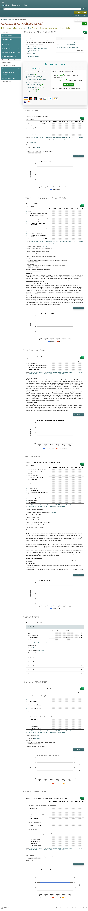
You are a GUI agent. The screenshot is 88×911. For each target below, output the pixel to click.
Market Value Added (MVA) (8, 65)
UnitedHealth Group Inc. (36, 728)
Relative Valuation (6, 48)
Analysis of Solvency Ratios (33, 77)
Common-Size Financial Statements (8, 40)
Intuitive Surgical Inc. (35, 724)
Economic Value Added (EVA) (9, 56)
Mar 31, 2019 (31, 665)
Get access (76, 15)
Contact (85, 907)
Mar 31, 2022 (31, 626)
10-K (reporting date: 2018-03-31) (42, 139)
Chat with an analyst (80, 12)
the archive (27, 28)
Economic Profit (32, 46)
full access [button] (60, 75)
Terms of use (63, 907)
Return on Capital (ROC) (7, 62)
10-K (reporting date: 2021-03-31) (53, 137)
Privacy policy (70, 907)
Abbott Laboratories (35, 719)
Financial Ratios (6, 45)
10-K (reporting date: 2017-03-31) (57, 139)
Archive (5, 19)
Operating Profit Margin (34, 87)
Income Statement (30, 74)
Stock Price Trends (6, 81)
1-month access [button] (61, 80)
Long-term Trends (6, 68)
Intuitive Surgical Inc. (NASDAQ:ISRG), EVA (67, 47)
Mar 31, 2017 (31, 673)
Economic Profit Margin (34, 56)
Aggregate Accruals (31, 91)
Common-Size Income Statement (34, 76)
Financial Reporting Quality (8, 78)
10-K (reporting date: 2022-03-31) (38, 137)
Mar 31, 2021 (31, 657)
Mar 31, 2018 (31, 669)
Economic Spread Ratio (34, 55)
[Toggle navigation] (3, 2)
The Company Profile (7, 32)
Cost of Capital (31, 53)
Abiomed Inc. (11, 19)
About (57, 907)
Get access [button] (69, 84)
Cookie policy (78, 907)
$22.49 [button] (84, 23)
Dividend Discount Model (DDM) (34, 84)
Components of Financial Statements (8, 73)
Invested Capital (32, 51)
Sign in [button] (84, 15)
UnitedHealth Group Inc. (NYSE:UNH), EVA (67, 42)
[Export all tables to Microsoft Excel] (85, 32)
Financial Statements (7, 35)
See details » (33, 142)
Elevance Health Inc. (35, 722)
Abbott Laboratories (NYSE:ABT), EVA (66, 44)
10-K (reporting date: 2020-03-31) (68, 137)
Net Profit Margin (32, 86)
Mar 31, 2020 (31, 661)
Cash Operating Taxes (33, 50)
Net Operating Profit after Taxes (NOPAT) (38, 48)
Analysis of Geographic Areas (33, 82)
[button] (26, 124)
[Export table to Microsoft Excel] (82, 118)
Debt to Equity (32, 89)
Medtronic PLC (34, 726)
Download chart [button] (79, 156)
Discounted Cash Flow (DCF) (9, 52)
